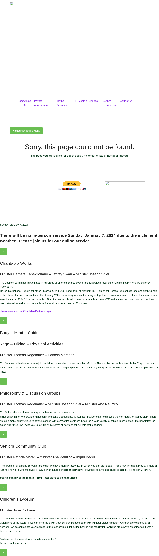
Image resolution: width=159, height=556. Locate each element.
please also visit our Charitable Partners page (25, 311)
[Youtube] (83, 200)
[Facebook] (62, 200)
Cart (105, 101)
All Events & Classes (86, 101)
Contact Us (126, 101)
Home (21, 101)
